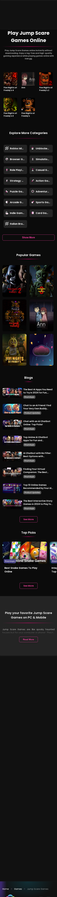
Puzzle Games (18, 191)
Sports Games (44, 202)
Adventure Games (44, 191)
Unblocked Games (44, 148)
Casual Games (44, 170)
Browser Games (18, 159)
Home (5, 888)
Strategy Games (18, 181)
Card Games (44, 213)
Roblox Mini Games (18, 148)
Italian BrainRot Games (18, 224)
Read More (28, 639)
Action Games (44, 181)
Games (18, 888)
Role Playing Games (18, 170)
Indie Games (17, 213)
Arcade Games (18, 202)
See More (28, 519)
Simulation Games (44, 159)
